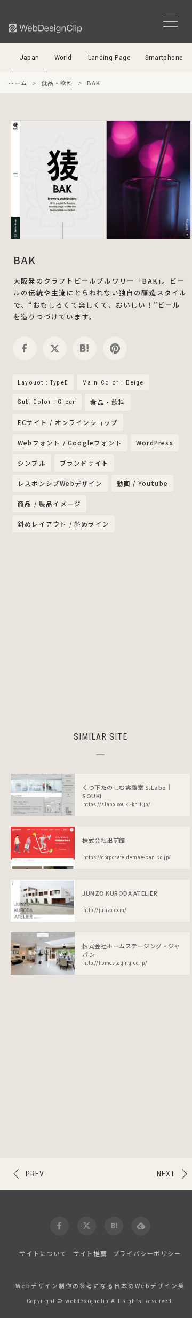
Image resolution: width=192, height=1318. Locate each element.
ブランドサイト (84, 463)
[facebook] (25, 348)
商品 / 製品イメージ (49, 503)
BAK (24, 260)
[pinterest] (115, 348)
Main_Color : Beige (113, 382)
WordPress (154, 442)
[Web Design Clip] (46, 28)
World (63, 57)
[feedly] (141, 1226)
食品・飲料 (107, 402)
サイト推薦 (90, 1253)
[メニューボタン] (170, 21)
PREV (35, 1174)
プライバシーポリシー (147, 1253)
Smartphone (164, 57)
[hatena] (85, 348)
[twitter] (55, 348)
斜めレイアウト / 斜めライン (63, 524)
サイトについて (43, 1253)
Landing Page (109, 57)
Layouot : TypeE (43, 382)
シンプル (32, 463)
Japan (29, 57)
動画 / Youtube (142, 483)
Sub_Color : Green (47, 401)
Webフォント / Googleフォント (70, 442)
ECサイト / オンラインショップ (68, 422)
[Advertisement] (100, 630)
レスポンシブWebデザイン (60, 483)
